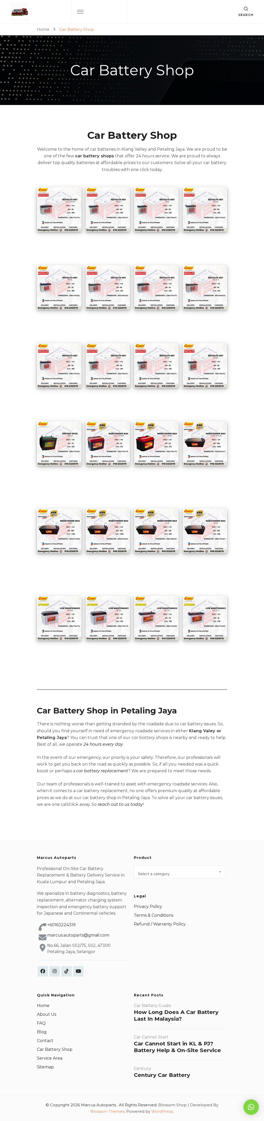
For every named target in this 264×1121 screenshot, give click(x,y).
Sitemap (45, 1067)
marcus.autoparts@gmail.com (78, 935)
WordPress (162, 1111)
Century (142, 1068)
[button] (251, 1107)
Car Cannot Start (151, 1037)
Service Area (49, 1058)
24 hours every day (103, 744)
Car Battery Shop (54, 1049)
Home (43, 1005)
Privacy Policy (148, 906)
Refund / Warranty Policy (160, 924)
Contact (45, 1040)
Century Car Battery (162, 1075)
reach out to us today (120, 804)
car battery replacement (102, 770)
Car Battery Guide (152, 1005)
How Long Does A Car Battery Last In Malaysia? (176, 1015)
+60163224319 (61, 924)
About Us (46, 1014)
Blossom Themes (107, 1111)
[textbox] (179, 874)
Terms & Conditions (153, 915)
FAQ (41, 1023)
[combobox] (179, 871)
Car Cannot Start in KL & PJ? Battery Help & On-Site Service (177, 1046)
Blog (42, 1031)
